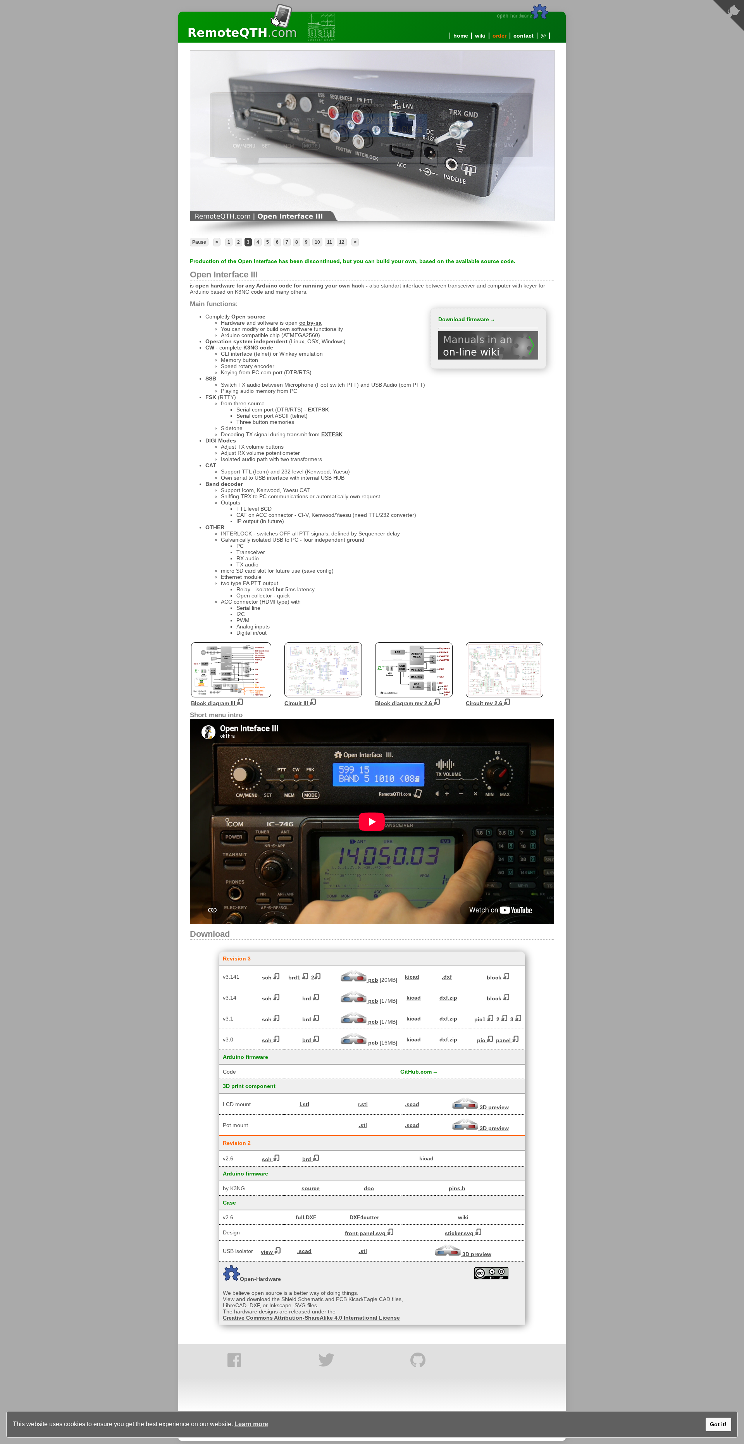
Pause (199, 242)
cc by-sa (310, 323)
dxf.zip (448, 998)
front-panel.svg (366, 1233)
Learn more (251, 1424)
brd (307, 998)
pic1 (480, 1019)
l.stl (304, 1104)
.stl (363, 1125)
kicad (412, 977)
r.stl (363, 1104)
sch (267, 977)
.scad (412, 1104)
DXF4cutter (364, 1217)
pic (482, 1040)
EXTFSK (318, 409)
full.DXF (306, 1217)
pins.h (457, 1188)
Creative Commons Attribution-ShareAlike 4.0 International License (311, 1318)
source (310, 1188)
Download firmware (463, 319)
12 (341, 242)
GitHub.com (416, 1072)
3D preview (493, 1107)
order (499, 36)
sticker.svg (460, 1233)
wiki (480, 36)
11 (329, 242)
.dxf (447, 977)
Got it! (718, 1424)
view (267, 1252)
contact (523, 36)
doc (369, 1188)
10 (317, 242)
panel (504, 1040)
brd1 (295, 977)
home (460, 36)
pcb (372, 980)
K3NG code (258, 347)
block (495, 977)
